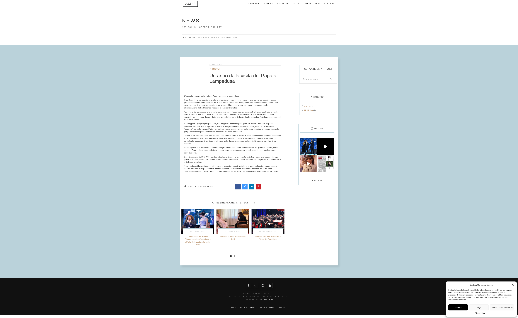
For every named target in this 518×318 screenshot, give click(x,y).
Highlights (308, 110)
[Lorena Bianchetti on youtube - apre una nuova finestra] (269, 285)
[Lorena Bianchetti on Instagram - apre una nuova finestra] (262, 285)
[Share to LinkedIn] (251, 188)
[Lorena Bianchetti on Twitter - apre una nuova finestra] (255, 285)
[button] (512, 285)
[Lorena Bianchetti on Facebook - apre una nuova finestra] (248, 285)
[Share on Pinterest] (258, 188)
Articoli (193, 37)
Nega (479, 307)
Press (308, 3)
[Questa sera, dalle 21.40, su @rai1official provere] (325, 146)
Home (184, 37)
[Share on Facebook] (238, 188)
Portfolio (282, 3)
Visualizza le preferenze (501, 307)
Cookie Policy (267, 307)
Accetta (458, 307)
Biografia (253, 3)
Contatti (329, 3)
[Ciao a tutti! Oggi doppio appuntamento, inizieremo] (308, 163)
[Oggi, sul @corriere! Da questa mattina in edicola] (325, 163)
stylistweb (267, 299)
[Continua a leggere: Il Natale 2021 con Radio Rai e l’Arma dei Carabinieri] (267, 221)
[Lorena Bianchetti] (195, 3)
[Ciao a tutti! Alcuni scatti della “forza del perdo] (308, 146)
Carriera (268, 3)
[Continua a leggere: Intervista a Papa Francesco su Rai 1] (232, 221)
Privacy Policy (480, 313)
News (317, 3)
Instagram (317, 180)
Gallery (296, 3)
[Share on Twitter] (245, 188)
